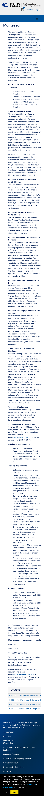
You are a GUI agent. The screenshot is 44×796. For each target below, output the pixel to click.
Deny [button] (6, 792)
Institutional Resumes (11, 763)
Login (37, 10)
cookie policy (31, 784)
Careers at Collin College (13, 767)
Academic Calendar (11, 754)
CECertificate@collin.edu (23, 674)
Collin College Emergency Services (17, 758)
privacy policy (8, 787)
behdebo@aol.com (20, 437)
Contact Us (7, 771)
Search (30, 10)
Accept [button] (14, 792)
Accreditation (8, 732)
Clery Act (7, 736)
